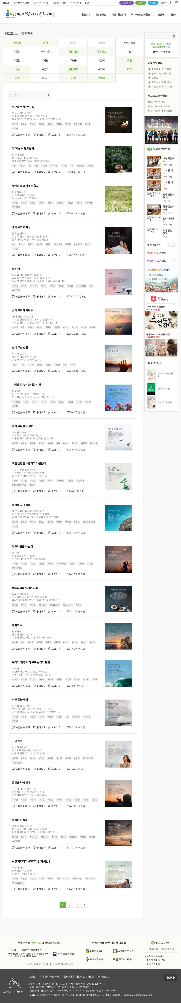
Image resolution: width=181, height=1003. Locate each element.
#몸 (14, 165)
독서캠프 (101, 51)
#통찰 (70, 286)
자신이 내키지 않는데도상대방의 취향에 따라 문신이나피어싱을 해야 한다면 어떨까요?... (29, 791)
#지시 (24, 443)
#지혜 (15, 443)
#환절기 (16, 207)
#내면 (52, 401)
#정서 (50, 124)
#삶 (130, 51)
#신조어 (80, 480)
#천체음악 (17, 762)
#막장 (88, 244)
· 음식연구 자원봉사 (158, 282)
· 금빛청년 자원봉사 (158, 279)
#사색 (83, 837)
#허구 (39, 244)
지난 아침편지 (118, 14)
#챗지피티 (90, 878)
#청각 (77, 758)
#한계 (50, 758)
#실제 (92, 327)
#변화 (15, 203)
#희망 (15, 716)
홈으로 (6, 3)
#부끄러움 (61, 563)
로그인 (156, 52)
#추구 (94, 679)
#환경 (57, 642)
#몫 (67, 716)
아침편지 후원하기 (49, 976)
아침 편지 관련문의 (156, 956)
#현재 (59, 522)
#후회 (59, 799)
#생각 (30, 327)
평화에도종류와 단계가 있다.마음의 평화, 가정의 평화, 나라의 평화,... (33, 634)
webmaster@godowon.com (138, 995)
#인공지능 (81, 286)
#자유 (30, 364)
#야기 (15, 128)
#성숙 (35, 401)
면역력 (101, 77)
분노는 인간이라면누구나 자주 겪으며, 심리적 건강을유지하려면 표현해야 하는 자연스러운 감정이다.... (38, 116)
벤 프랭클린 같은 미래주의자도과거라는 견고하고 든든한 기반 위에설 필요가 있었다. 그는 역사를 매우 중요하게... (36, 514)
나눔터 (173, 14)
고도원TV (126, 3)
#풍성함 (80, 165)
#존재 (50, 522)
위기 (17, 77)
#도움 (73, 60)
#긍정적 (34, 837)
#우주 (33, 443)
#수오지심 (17, 568)
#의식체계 (68, 605)
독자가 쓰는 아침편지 (142, 14)
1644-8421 (154, 949)
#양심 (70, 480)
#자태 (72, 364)
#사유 (83, 327)
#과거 (15, 522)
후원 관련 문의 (153, 964)
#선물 (39, 364)
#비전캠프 (167, 111)
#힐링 (17, 51)
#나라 (83, 642)
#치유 (50, 679)
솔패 (141, 3)
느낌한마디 (23, 134)
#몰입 (30, 244)
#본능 (66, 443)
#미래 (24, 522)
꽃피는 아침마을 (41, 3)
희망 (129, 60)
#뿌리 (68, 522)
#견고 (77, 522)
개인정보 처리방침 (84, 976)
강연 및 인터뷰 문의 (156, 960)
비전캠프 (73, 51)
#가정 (92, 642)
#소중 (24, 480)
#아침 (54, 837)
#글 (36, 165)
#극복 (101, 69)
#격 (71, 165)
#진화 (61, 286)
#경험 (17, 60)
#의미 (50, 480)
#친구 (45, 69)
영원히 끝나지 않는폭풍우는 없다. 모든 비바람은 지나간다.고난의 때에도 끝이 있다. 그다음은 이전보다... (36, 708)
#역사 (75, 327)
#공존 (39, 642)
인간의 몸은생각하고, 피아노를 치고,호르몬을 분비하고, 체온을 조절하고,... (32, 157)
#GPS (84, 443)
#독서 (45, 77)
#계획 (101, 42)
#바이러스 (129, 42)
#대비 (59, 716)
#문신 (94, 799)
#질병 (77, 679)
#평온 (24, 716)
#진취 (15, 526)
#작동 (90, 165)
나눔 (17, 69)
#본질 (86, 799)
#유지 (50, 203)
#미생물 (42, 605)
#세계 (75, 642)
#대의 (41, 124)
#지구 (86, 679)
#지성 (64, 165)
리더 (129, 69)
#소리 (59, 758)
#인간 (15, 124)
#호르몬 (54, 165)
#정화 (68, 679)
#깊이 (15, 406)
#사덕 (81, 563)
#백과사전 (77, 878)
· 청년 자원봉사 (156, 275)
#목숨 (41, 203)
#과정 (15, 327)
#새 (58, 443)
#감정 (24, 124)
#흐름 (50, 443)
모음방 (161, 14)
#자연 (48, 642)
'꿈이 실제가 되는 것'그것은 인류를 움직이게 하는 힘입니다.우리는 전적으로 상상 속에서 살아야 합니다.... (36, 319)
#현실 (48, 327)
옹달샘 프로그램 (161, 149)
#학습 (75, 443)
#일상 (48, 244)
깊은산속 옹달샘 (21, 3)
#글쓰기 (73, 837)
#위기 (157, 102)
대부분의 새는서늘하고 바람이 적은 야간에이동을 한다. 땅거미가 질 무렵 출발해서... (33, 435)
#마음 (30, 642)
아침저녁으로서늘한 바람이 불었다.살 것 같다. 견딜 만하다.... (25, 195)
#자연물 (94, 443)
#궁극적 (16, 290)
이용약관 (67, 976)
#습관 (41, 679)
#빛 (23, 364)
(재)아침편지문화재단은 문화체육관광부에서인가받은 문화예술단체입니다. (29, 955)
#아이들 (45, 51)
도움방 (32, 976)
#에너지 (45, 837)
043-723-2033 (167, 949)
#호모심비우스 (19, 485)
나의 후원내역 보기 (38, 964)
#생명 (57, 364)
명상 (45, 42)
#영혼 (26, 401)
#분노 (33, 124)
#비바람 (76, 716)
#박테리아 (55, 605)
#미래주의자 (89, 522)
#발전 (24, 878)
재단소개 (85, 14)
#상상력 (34, 286)
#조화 (24, 679)
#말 (29, 165)
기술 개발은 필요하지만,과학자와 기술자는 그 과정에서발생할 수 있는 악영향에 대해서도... (30, 472)
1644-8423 (111, 990)
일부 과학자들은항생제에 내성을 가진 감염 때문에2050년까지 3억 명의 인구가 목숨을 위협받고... (36, 597)
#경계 (24, 758)
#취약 (79, 203)
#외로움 (16, 401)
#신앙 (88, 401)
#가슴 (68, 799)
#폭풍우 (87, 716)
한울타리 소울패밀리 (32, 949)
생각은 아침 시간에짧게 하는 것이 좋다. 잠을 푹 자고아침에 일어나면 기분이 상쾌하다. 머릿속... (34, 829)
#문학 (68, 244)
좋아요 (40, 134)
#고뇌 (66, 878)
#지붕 (15, 721)
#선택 (101, 60)
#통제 (50, 716)
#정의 (59, 124)
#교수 (32, 485)
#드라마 (58, 244)
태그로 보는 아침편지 (159, 95)
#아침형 (16, 841)
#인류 (57, 327)
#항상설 (89, 203)
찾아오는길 (104, 976)
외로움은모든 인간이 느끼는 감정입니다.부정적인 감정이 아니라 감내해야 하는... (33, 394)
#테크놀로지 (18, 883)
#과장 (15, 248)
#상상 (66, 327)
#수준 (44, 165)
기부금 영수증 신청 (63, 964)
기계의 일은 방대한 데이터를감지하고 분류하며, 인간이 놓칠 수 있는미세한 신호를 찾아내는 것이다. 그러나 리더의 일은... (39, 278)
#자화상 (78, 244)
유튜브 (17, 42)
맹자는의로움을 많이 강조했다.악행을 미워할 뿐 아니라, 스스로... (30, 555)
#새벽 (92, 837)
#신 (65, 364)
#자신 (24, 563)
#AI (91, 286)
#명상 (15, 837)
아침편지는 (100, 14)
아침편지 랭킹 (155, 62)
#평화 (15, 642)
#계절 (33, 203)
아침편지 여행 (59, 3)
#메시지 (60, 203)
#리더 (15, 286)
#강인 (70, 203)
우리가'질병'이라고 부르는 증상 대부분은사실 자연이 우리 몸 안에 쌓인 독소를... (32, 671)
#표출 (88, 124)
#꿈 (23, 327)
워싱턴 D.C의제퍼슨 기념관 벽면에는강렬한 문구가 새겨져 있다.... (27, 356)
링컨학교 (73, 69)
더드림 (153, 3)
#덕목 (79, 401)
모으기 (55, 134)
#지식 (41, 878)
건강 (73, 77)
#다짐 (73, 42)
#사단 (90, 563)
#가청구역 (88, 758)
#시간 (43, 401)
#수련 (68, 758)
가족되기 (165, 52)
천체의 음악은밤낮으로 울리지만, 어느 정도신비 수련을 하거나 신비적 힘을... (29, 750)
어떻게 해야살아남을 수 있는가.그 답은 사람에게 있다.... (25, 870)
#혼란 (68, 124)
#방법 (70, 401)
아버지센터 (75, 3)
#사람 (45, 60)
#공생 (15, 480)
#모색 (78, 605)
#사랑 (15, 799)
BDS (87, 3)
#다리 (41, 716)
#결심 (24, 799)
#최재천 (60, 480)
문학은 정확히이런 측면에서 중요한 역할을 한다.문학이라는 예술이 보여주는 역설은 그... (33, 236)
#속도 (52, 286)
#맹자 (72, 563)
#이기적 (78, 124)
